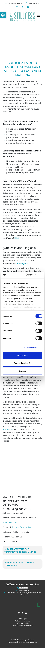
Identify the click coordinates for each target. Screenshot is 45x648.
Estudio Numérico (30, 642)
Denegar (22, 371)
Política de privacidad (22, 621)
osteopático (8, 429)
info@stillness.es (15, 3)
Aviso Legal (22, 619)
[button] (3, 15)
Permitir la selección (22, 363)
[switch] (38, 323)
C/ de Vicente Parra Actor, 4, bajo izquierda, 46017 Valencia (23, 593)
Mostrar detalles (31, 348)
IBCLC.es (17, 238)
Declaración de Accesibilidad (23, 625)
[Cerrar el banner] (41, 275)
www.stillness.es (10, 522)
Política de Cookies (22, 623)
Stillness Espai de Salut (22, 527)
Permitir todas (22, 355)
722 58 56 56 (34, 3)
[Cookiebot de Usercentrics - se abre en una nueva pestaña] (27, 275)
